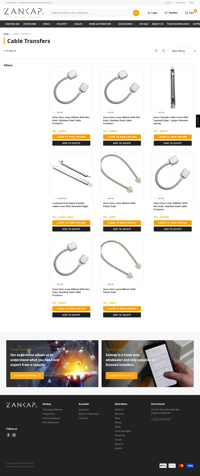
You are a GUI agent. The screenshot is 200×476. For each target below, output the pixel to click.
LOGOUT (168, 3)
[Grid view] (156, 51)
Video (46, 24)
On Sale (143, 24)
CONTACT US (180, 3)
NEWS (191, 3)
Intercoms (29, 24)
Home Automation (100, 24)
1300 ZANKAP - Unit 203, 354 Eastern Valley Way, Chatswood (29, 3)
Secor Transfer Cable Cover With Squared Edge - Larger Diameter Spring (171, 120)
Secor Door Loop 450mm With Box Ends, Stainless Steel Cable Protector (71, 120)
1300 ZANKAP (161, 419)
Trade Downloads (178, 24)
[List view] (163, 51)
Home (6, 34)
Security (62, 24)
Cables (78, 24)
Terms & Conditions (51, 418)
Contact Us (83, 418)
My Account (84, 409)
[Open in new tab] (89, 79)
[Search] (136, 13)
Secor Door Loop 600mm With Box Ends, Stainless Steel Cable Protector (71, 292)
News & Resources (50, 422)
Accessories (125, 24)
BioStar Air (13, 24)
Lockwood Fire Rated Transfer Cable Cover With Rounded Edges (70, 205)
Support (118, 448)
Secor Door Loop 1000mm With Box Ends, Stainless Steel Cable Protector (171, 206)
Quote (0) (198, 121)
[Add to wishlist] (89, 71)
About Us (157, 24)
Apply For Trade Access (89, 413)
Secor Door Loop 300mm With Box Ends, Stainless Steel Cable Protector (121, 120)
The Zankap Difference (52, 409)
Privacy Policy (48, 413)
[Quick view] (89, 86)
